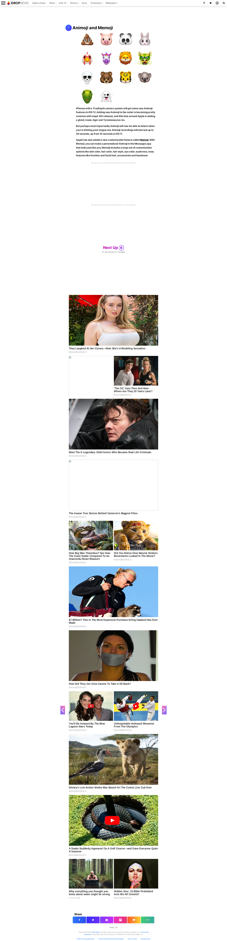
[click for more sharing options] (147, 920)
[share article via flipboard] (120, 920)
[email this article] (106, 920)
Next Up (113, 247)
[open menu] (3, 3)
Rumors (74, 3)
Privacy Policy (145, 939)
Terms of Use (132, 939)
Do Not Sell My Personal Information (111, 939)
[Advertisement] (113, 15)
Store (84, 3)
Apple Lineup (38, 3)
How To (62, 3)
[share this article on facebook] (79, 920)
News (52, 3)
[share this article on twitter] (93, 920)
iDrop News (96, 932)
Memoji (144, 139)
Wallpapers (111, 3)
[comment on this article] (134, 920)
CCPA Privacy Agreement (85, 939)
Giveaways (96, 3)
